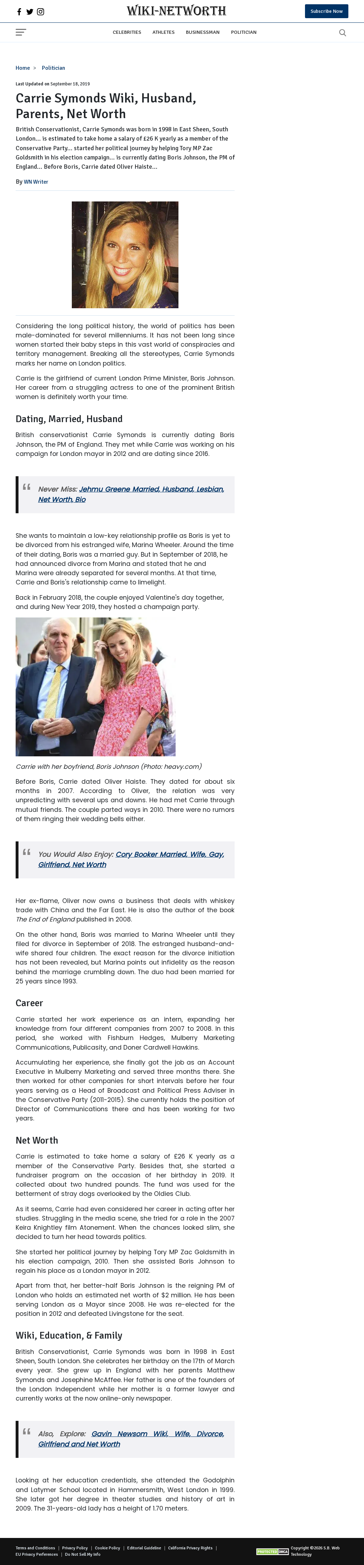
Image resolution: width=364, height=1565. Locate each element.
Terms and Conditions (35, 1548)
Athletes (163, 32)
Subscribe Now (327, 11)
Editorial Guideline (144, 1548)
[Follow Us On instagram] (40, 11)
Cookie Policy (107, 1548)
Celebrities (127, 32)
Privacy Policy (75, 1548)
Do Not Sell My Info (83, 1554)
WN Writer (36, 181)
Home (23, 68)
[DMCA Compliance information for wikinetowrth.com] (273, 1551)
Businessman (203, 32)
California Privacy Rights (190, 1548)
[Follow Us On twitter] (29, 11)
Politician (244, 32)
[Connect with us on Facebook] (19, 11)
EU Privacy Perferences (37, 1554)
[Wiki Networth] (176, 11)
